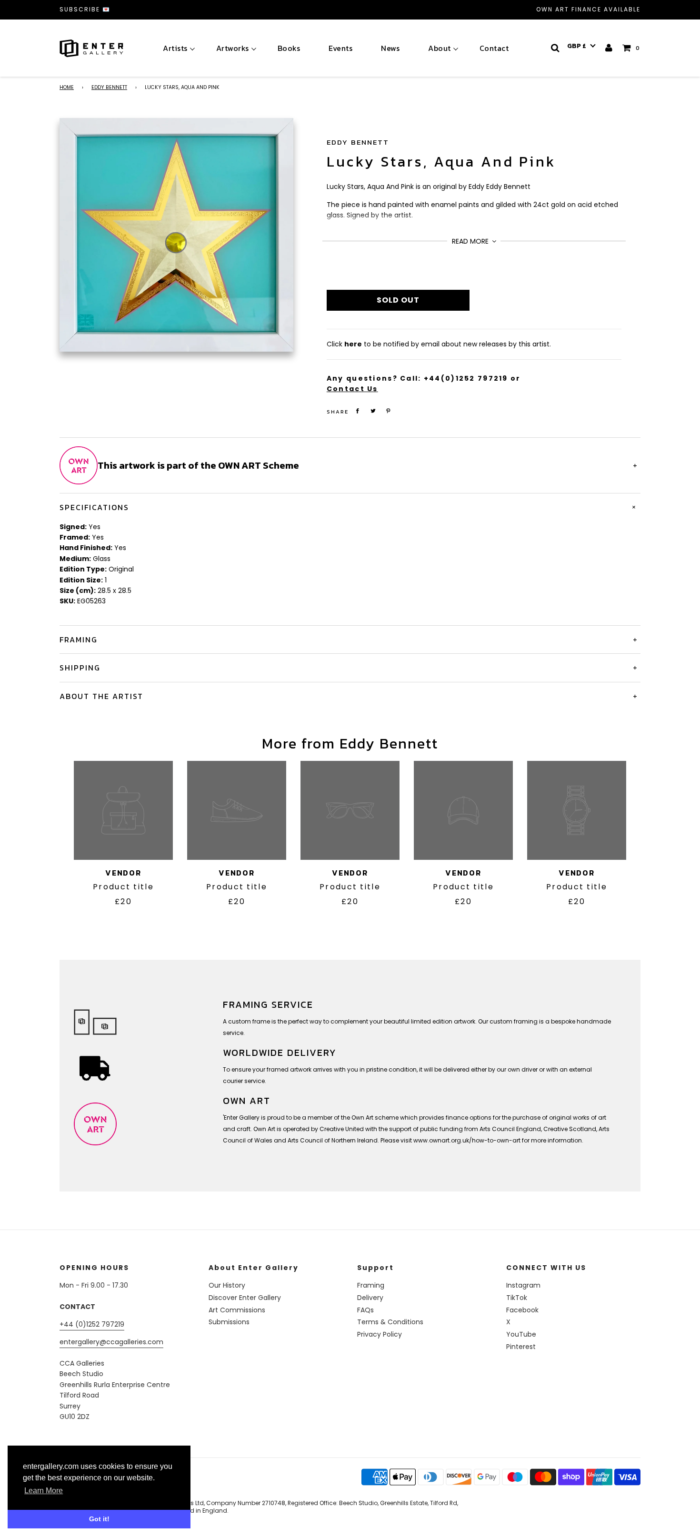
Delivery (370, 1297)
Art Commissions (237, 1310)
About (439, 48)
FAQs (365, 1310)
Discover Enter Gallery (245, 1297)
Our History (227, 1285)
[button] (581, 46)
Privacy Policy (379, 1334)
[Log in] (609, 48)
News (390, 48)
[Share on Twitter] (373, 411)
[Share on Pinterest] (388, 411)
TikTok (516, 1297)
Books (289, 48)
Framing (370, 1285)
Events (340, 48)
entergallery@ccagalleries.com (111, 1342)
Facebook (522, 1310)
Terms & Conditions (390, 1322)
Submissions (229, 1322)
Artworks (232, 48)
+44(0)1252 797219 (466, 378)
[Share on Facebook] (357, 411)
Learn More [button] (43, 1491)
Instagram (523, 1285)
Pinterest (521, 1346)
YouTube (521, 1334)
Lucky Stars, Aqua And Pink (441, 161)
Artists (175, 48)
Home (67, 87)
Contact (494, 48)
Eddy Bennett (109, 87)
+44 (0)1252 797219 (92, 1324)
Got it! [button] (99, 1519)
